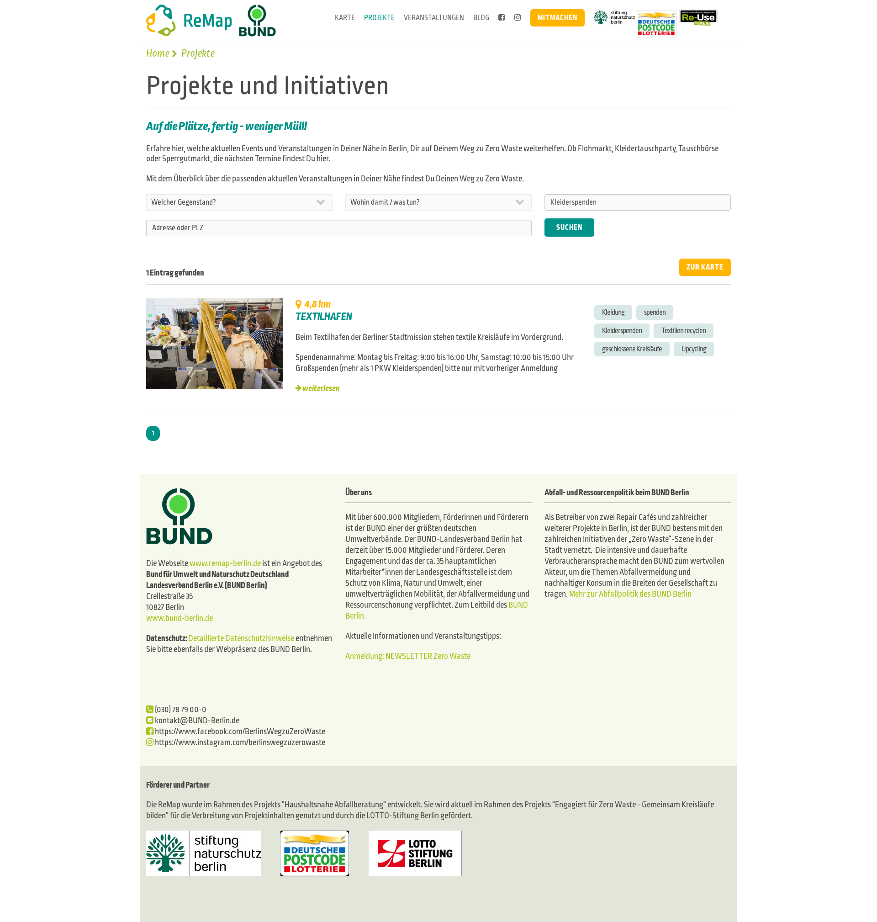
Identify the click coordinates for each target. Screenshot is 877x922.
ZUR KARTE (705, 267)
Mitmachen (557, 17)
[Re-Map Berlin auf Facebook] (501, 17)
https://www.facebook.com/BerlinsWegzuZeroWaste (239, 731)
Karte (345, 17)
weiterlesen (321, 388)
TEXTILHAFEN (324, 316)
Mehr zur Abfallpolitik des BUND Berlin (630, 594)
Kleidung (613, 312)
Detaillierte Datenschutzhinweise (241, 638)
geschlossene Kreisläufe (632, 349)
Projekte (379, 17)
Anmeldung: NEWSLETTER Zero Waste (407, 656)
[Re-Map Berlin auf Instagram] (517, 17)
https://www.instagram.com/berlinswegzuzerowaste (239, 742)
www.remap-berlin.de (225, 563)
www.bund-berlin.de (179, 618)
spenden (655, 312)
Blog (481, 17)
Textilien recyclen (683, 330)
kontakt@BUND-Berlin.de (196, 720)
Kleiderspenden (622, 330)
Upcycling (694, 349)
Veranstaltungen (434, 17)
